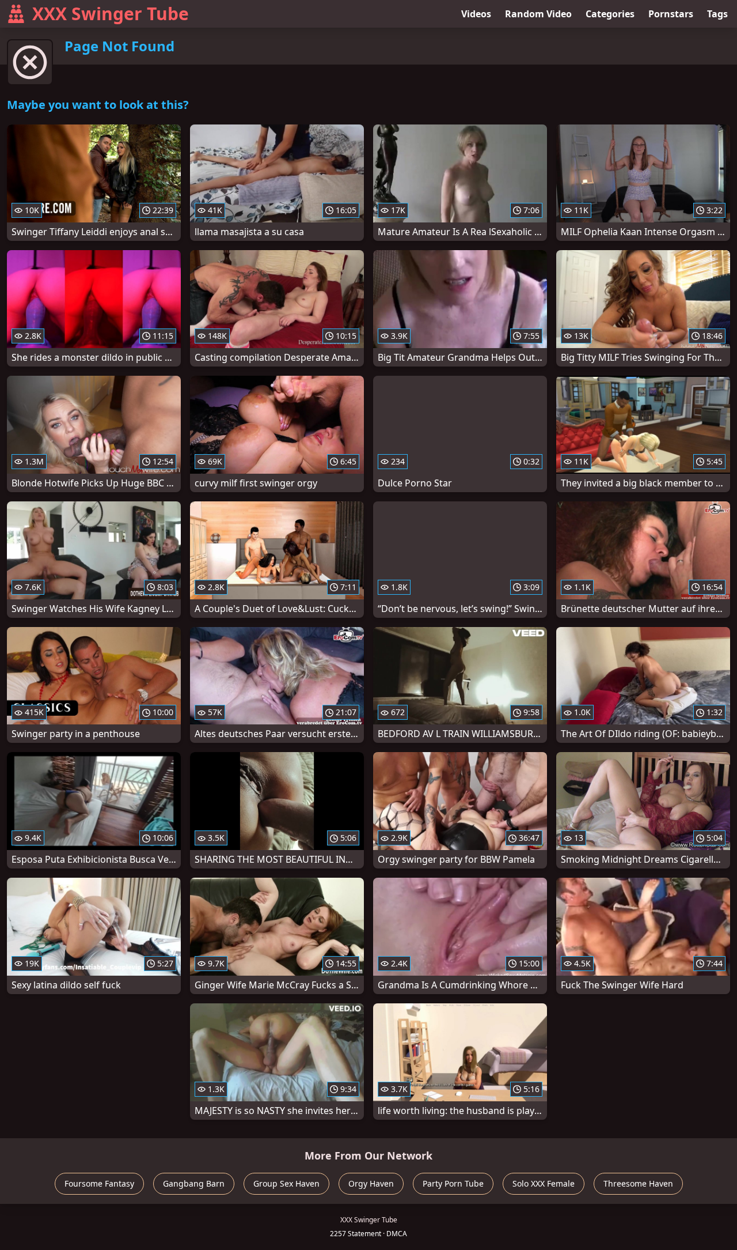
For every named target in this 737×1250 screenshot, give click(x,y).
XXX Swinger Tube (110, 13)
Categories (610, 13)
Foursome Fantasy (99, 1183)
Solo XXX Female (543, 1183)
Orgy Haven (371, 1183)
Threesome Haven (638, 1183)
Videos (476, 13)
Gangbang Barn (194, 1183)
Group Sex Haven (286, 1183)
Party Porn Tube (453, 1183)
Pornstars (670, 13)
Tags (717, 13)
